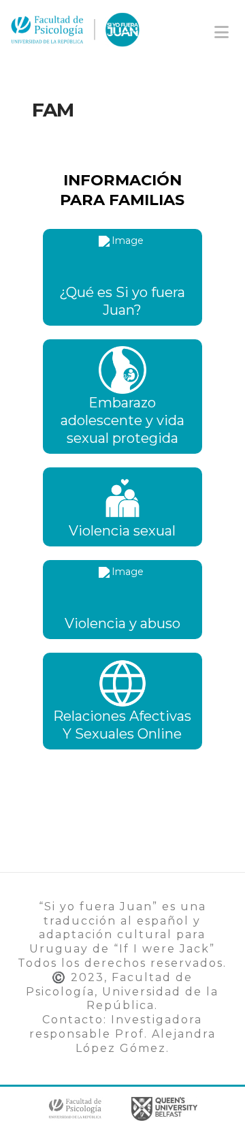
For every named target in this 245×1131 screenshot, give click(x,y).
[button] (221, 32)
